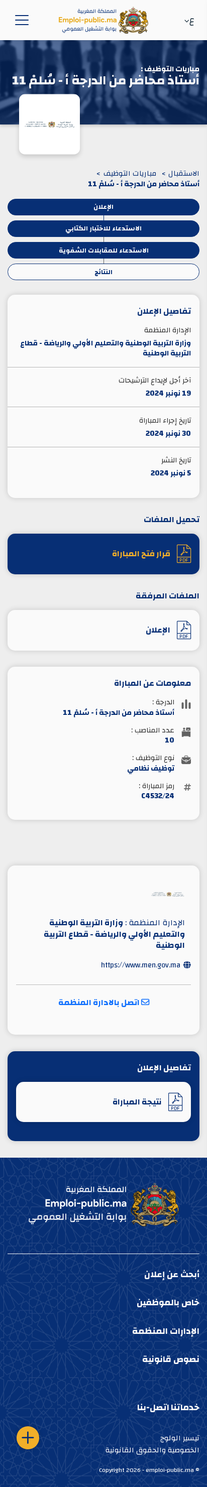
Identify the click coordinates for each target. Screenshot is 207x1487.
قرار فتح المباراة (141, 553)
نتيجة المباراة (137, 1101)
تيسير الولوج (179, 1438)
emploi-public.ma (170, 1469)
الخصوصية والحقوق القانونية (152, 1450)
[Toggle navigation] (20, 20)
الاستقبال (183, 174)
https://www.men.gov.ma (140, 965)
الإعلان (158, 630)
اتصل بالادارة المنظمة (99, 1002)
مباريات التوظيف (130, 174)
